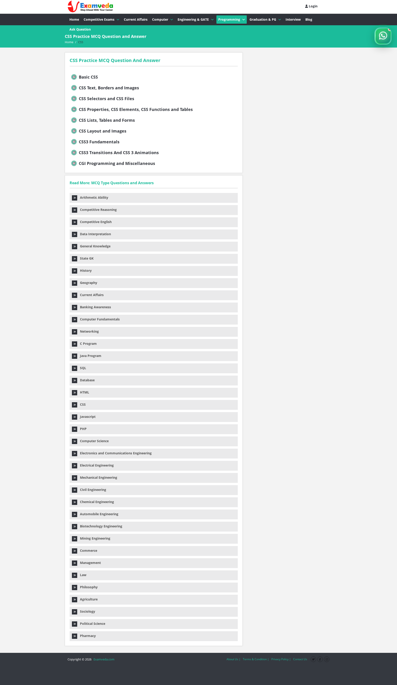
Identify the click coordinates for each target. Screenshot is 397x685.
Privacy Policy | (281, 659)
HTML (83, 392)
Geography (87, 282)
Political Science (91, 623)
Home (74, 19)
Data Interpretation (94, 234)
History (84, 270)
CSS (81, 404)
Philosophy (87, 587)
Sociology (86, 611)
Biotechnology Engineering (99, 526)
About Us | (234, 659)
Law (81, 575)
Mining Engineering (93, 538)
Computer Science (93, 441)
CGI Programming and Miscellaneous (116, 163)
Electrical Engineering (95, 465)
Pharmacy (86, 636)
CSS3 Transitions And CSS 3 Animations (118, 152)
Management (89, 562)
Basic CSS (88, 77)
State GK (85, 258)
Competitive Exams (99, 19)
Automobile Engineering (97, 514)
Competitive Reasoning (97, 209)
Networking (88, 331)
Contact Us (300, 659)
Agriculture (87, 599)
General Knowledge (94, 246)
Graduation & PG (263, 19)
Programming (229, 19)
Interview (293, 19)
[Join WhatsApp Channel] (382, 36)
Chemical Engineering (95, 502)
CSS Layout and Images (102, 131)
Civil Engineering (91, 489)
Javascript (86, 416)
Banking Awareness (94, 307)
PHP (82, 429)
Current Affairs (135, 19)
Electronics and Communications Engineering (114, 453)
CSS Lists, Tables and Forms (106, 120)
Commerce (87, 550)
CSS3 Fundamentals (98, 141)
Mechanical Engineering (97, 477)
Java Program (89, 356)
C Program (87, 343)
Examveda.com (103, 659)
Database (86, 380)
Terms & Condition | (256, 659)
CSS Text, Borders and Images (108, 88)
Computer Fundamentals (98, 319)
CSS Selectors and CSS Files (106, 98)
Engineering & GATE (193, 19)
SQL (81, 368)
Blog (308, 19)
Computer (160, 19)
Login (313, 6)
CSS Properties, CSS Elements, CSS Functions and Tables (135, 109)
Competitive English (94, 222)
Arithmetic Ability (92, 197)
